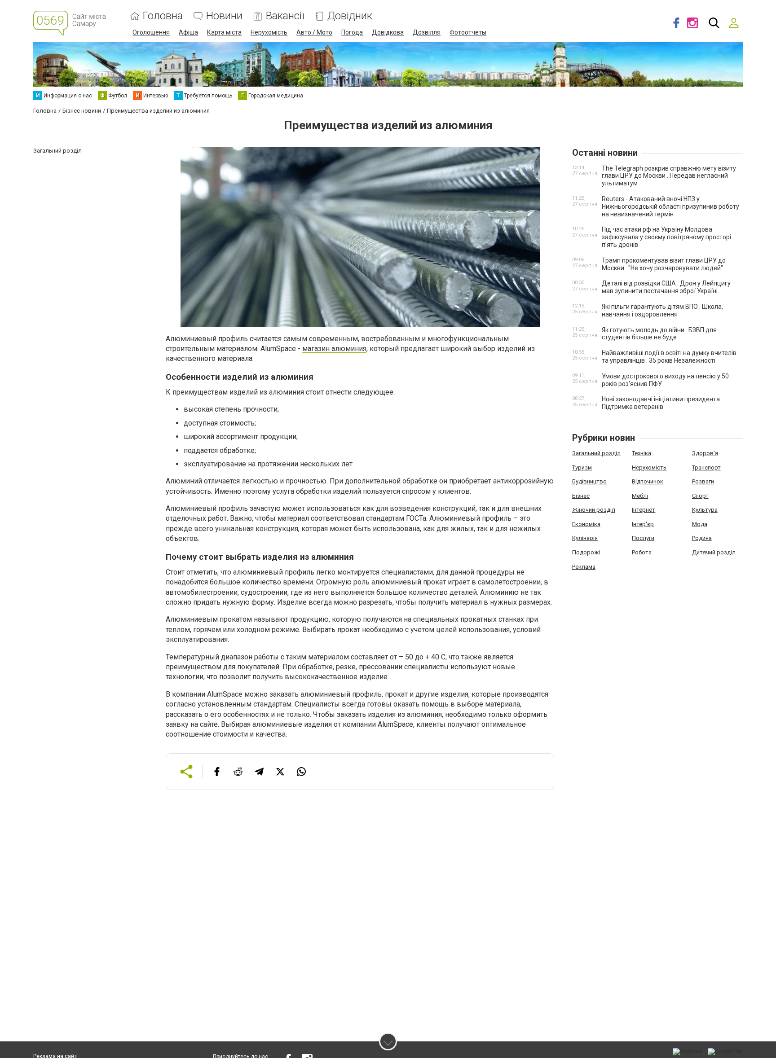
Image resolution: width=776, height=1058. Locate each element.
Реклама (583, 566)
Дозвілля (427, 32)
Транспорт (706, 467)
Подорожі (586, 552)
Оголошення (151, 32)
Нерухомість (269, 32)
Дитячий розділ (714, 552)
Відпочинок (647, 481)
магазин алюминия (334, 348)
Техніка (641, 453)
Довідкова (388, 32)
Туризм (582, 467)
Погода (352, 32)
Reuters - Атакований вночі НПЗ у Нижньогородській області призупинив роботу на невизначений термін (670, 206)
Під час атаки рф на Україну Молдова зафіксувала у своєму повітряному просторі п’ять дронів (666, 237)
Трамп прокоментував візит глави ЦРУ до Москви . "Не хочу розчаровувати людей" (664, 264)
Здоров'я (705, 453)
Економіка (586, 524)
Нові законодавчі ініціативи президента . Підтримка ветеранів (662, 402)
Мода (699, 524)
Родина (702, 538)
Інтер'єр (643, 524)
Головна (163, 16)
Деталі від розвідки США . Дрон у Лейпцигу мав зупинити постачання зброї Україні (666, 287)
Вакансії (285, 16)
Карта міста (224, 32)
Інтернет (643, 509)
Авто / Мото (314, 32)
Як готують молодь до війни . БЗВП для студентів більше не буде (659, 333)
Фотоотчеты (468, 32)
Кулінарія (585, 538)
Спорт (700, 495)
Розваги (703, 481)
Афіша (188, 32)
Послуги (643, 538)
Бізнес (581, 495)
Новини (224, 16)
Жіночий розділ (593, 509)
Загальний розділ (596, 453)
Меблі (640, 495)
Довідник (349, 16)
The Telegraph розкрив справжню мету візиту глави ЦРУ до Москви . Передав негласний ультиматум (669, 176)
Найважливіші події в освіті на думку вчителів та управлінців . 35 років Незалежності (669, 356)
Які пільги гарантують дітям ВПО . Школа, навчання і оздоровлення (662, 310)
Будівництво (589, 481)
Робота (642, 552)
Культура (705, 509)
